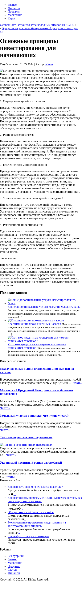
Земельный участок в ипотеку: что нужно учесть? (34, 415)
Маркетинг (15, 15)
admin (49, 64)
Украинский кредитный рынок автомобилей (31, 462)
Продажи (14, 11)
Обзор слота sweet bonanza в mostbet (31, 512)
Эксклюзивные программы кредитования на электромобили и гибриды (37, 524)
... (15, 494)
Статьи (12, 569)
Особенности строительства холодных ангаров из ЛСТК (37, 24)
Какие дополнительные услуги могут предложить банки (44, 306)
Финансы (14, 8)
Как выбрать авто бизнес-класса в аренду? (35, 486)
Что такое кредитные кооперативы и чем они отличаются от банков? (37, 346)
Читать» (77, 383)
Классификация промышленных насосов (34, 323)
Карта (11, 18)
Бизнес (12, 4)
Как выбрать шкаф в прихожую (28, 536)
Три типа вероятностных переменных (26, 437)
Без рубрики (16, 556)
